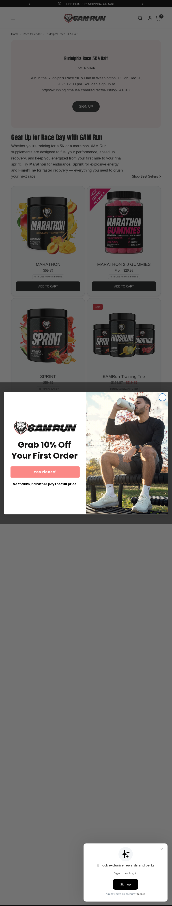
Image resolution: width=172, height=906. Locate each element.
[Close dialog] (162, 397)
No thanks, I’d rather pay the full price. (45, 484)
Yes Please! (45, 471)
